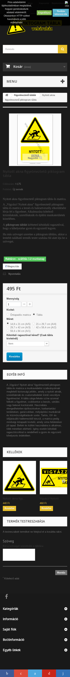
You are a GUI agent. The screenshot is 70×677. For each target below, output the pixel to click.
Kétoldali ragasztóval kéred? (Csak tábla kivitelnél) (30, 337)
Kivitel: (11, 309)
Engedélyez (44, 12)
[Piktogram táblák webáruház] (35, 26)
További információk (61, 13)
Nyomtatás (14, 273)
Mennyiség (13, 298)
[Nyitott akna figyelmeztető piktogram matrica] (19, 477)
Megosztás (13, 266)
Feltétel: (7, 189)
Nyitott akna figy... (14, 498)
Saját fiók (9, 629)
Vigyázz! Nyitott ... (51, 498)
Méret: (10, 319)
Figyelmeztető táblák (25, 95)
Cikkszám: (9, 184)
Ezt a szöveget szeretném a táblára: (23, 546)
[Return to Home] (6, 95)
